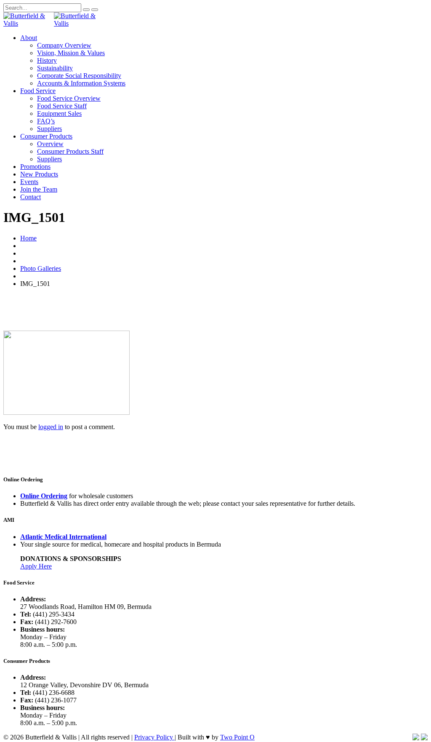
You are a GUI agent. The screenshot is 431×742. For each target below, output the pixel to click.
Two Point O (237, 737)
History (47, 60)
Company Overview (64, 45)
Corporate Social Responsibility (79, 75)
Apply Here (36, 566)
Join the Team (38, 189)
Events (29, 181)
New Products (39, 174)
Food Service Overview (69, 98)
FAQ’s (46, 121)
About (28, 37)
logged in (50, 426)
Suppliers (49, 128)
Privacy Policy (154, 737)
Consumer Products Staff (70, 151)
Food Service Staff (62, 105)
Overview (50, 143)
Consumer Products (46, 136)
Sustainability (55, 68)
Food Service (38, 90)
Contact (30, 196)
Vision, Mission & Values (71, 52)
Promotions (35, 166)
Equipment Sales (59, 113)
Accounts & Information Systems (81, 83)
